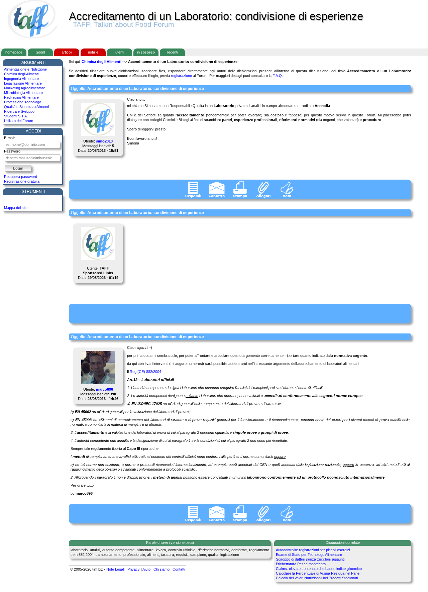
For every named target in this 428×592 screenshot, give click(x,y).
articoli (67, 52)
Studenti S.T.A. (16, 116)
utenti (119, 52)
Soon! (40, 52)
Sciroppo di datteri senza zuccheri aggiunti (310, 559)
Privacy (133, 569)
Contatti (179, 569)
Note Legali (115, 569)
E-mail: (9, 138)
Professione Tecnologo (22, 102)
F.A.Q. (278, 76)
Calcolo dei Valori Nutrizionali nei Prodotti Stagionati (317, 578)
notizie (93, 52)
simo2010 (104, 141)
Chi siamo (161, 569)
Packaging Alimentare (21, 97)
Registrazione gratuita (21, 181)
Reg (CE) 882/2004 (145, 372)
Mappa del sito (15, 208)
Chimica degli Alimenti (21, 74)
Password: (12, 151)
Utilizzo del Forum (18, 121)
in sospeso (146, 52)
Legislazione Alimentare (23, 83)
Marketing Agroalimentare (24, 88)
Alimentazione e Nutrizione (25, 69)
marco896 (104, 389)
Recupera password (20, 177)
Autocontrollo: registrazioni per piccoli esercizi (313, 550)
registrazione (181, 76)
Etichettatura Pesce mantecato (301, 564)
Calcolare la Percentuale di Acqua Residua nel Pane (317, 573)
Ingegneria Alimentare (21, 79)
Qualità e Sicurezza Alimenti (26, 107)
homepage (13, 52)
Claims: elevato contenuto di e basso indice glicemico (319, 569)
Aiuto (146, 569)
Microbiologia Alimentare (23, 93)
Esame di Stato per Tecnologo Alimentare (309, 555)
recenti (172, 52)
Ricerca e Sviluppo (19, 111)
